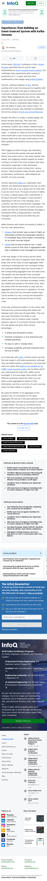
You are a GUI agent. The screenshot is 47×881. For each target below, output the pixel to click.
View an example (35, 593)
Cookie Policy (31, 877)
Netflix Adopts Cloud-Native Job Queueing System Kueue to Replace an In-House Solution (25, 469)
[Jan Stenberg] (3, 47)
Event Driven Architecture (13, 446)
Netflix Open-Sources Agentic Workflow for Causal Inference (23, 513)
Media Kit (5, 769)
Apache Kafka (29, 424)
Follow (41, 47)
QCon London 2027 (33, 800)
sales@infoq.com (30, 862)
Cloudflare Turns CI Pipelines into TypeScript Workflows (24, 484)
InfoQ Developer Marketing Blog (11, 774)
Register (31, 3)
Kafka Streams (36, 79)
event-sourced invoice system (29, 70)
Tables (7, 244)
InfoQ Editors (6, 758)
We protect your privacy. (9, 629)
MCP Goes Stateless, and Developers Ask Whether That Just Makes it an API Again (22, 479)
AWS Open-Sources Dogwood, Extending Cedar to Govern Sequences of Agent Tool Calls (24, 489)
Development (8, 438)
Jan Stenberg (10, 47)
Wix (29, 85)
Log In (4, 743)
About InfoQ (6, 761)
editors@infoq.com (7, 868)
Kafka (20, 183)
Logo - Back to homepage (12, 3)
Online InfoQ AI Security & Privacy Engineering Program (35, 741)
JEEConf (17, 64)
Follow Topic (24, 428)
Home (4, 735)
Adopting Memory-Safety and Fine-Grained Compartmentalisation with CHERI (19, 575)
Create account (7, 739)
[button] (22, 624)
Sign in (41, 3)
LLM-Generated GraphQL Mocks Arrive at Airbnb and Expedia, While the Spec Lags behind (21, 567)
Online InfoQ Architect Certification (33, 751)
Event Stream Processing (13, 442)
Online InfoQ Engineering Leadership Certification (33, 761)
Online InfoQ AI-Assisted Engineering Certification (34, 772)
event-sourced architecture (31, 112)
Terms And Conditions (19, 877)
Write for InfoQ (7, 754)
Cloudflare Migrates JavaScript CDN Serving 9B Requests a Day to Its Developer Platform (24, 474)
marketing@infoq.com (31, 868)
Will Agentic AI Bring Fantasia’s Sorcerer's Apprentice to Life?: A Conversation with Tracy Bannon (24, 534)
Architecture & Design (12, 21)
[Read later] (35, 58)
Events (4, 750)
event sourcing (9, 450)
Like (14, 58)
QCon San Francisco (31, 781)
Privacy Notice (6, 877)
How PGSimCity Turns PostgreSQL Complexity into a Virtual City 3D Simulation (24, 508)
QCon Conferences (9, 747)
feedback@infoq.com (8, 862)
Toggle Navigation (3, 3)
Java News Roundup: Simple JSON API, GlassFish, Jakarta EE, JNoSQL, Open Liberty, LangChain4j (25, 528)
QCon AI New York (34, 791)
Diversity (5, 780)
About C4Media (7, 765)
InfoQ (21, 357)
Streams (8, 232)
